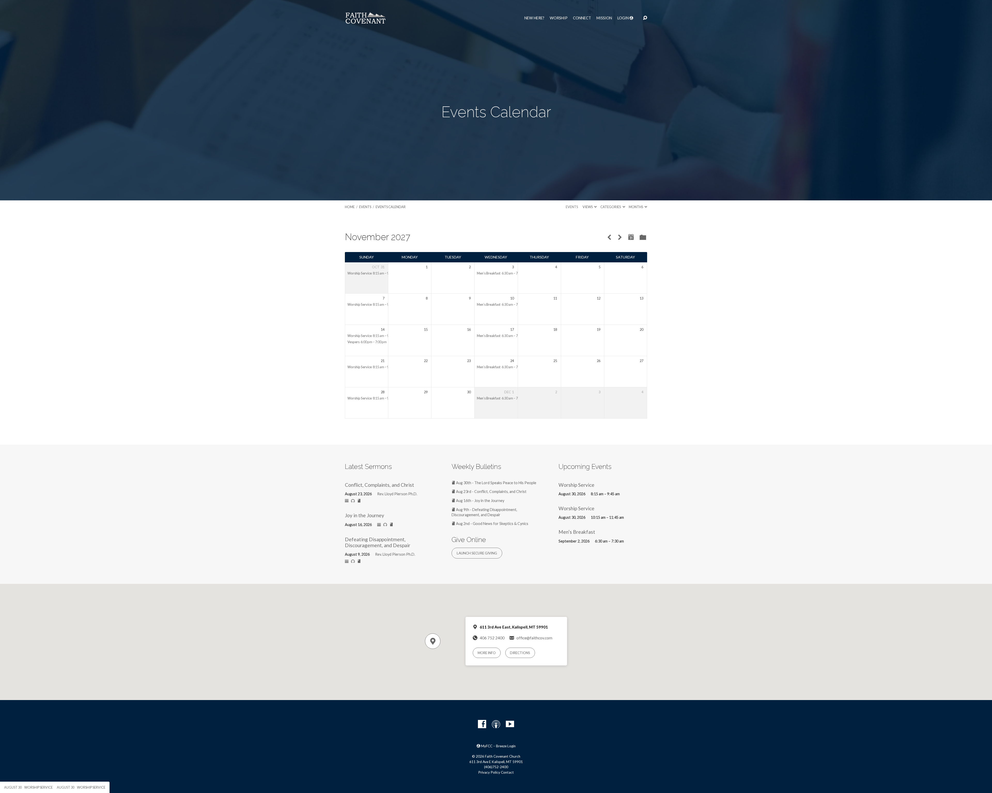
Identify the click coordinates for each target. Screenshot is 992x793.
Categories (610, 207)
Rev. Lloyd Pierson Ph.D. (397, 494)
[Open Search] (645, 18)
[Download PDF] (359, 501)
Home (350, 207)
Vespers (353, 342)
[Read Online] (346, 501)
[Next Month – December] (619, 237)
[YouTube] (510, 724)
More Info (487, 653)
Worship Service (359, 273)
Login (623, 18)
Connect (582, 18)
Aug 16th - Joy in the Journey (479, 500)
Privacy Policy (489, 772)
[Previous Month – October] (609, 237)
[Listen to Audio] (353, 501)
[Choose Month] (631, 237)
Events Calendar (391, 207)
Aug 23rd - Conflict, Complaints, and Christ (490, 491)
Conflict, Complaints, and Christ (379, 485)
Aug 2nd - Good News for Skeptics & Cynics (491, 523)
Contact (507, 772)
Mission (604, 18)
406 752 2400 (492, 637)
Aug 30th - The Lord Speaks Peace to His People (495, 483)
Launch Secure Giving (477, 553)
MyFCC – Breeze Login (498, 746)
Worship (559, 18)
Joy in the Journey (364, 515)
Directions (520, 653)
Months (636, 207)
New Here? (534, 18)
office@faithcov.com (534, 637)
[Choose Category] (643, 237)
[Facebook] (482, 724)
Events (365, 207)
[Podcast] (496, 724)
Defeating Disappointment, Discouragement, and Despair (377, 542)
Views (588, 207)
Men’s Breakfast (488, 273)
